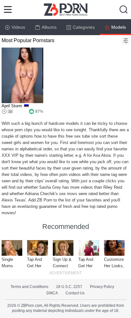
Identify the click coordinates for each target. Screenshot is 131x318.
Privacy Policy (102, 286)
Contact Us (75, 293)
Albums (49, 27)
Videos (18, 27)
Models (118, 27)
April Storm (12, 105)
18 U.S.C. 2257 (69, 286)
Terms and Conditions (29, 286)
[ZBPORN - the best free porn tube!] (66, 9)
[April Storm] (22, 75)
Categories (84, 27)
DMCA (52, 293)
